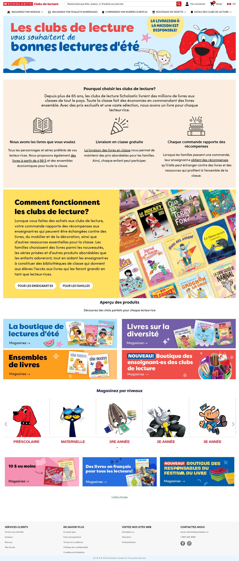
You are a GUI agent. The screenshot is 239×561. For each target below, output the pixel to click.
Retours (8, 542)
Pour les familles (76, 286)
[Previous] (6, 424)
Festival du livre (129, 542)
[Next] (233, 424)
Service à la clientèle (14, 532)
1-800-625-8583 (188, 537)
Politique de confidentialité (75, 547)
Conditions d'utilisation (74, 552)
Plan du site (10, 547)
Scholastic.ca (128, 532)
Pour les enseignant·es (35, 286)
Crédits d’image (120, 497)
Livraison (9, 537)
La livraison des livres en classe (107, 150)
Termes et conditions (73, 542)
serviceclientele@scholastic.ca (194, 532)
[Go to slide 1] (117, 447)
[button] (25, 12)
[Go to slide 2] (122, 447)
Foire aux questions (72, 537)
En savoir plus (69, 532)
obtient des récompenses (209, 160)
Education (126, 537)
